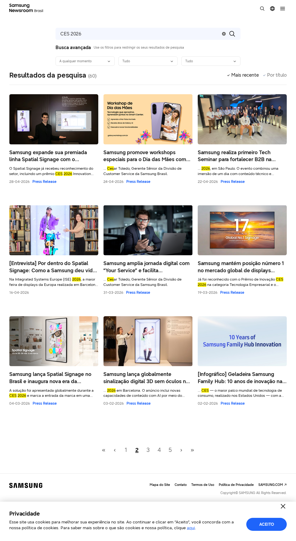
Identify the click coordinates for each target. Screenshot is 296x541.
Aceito (266, 524)
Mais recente (245, 75)
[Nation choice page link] (272, 8)
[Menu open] (282, 8)
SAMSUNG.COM (270, 485)
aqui (191, 527)
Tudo (126, 61)
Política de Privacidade (236, 485)
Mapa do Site (160, 485)
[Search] (232, 34)
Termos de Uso (202, 485)
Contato (181, 485)
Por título (277, 75)
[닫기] (283, 506)
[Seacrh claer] (224, 34)
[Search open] (262, 8)
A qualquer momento (75, 61)
